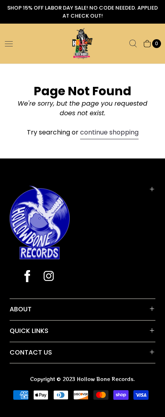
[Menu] (9, 43)
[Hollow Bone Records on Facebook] (27, 277)
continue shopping (109, 132)
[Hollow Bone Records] (82, 44)
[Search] (133, 43)
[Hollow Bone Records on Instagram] (48, 277)
